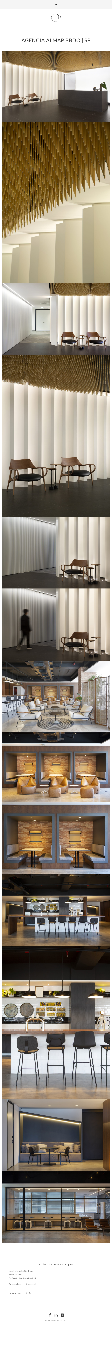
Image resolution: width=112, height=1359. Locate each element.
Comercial (31, 1284)
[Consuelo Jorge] (56, 18)
